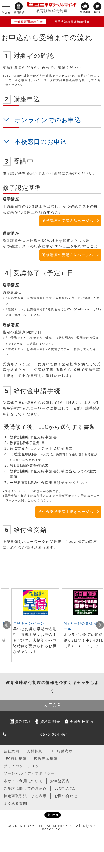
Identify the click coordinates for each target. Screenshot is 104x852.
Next (100, 625)
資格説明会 (50, 721)
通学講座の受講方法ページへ (67, 220)
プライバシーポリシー (23, 766)
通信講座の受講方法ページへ (67, 254)
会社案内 (11, 751)
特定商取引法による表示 (25, 795)
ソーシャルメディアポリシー (29, 773)
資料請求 (23, 721)
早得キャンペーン (29, 623)
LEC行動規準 (15, 758)
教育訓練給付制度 (52, 10)
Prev (7, 625)
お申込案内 (60, 780)
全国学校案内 (81, 721)
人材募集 (34, 751)
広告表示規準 (46, 758)
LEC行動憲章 (61, 751)
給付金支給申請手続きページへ (65, 511)
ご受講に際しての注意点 (25, 788)
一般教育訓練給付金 (28, 21)
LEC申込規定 (65, 788)
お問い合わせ (66, 795)
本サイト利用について (23, 780)
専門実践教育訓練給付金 (72, 21)
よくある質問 (15, 803)
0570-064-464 (54, 734)
